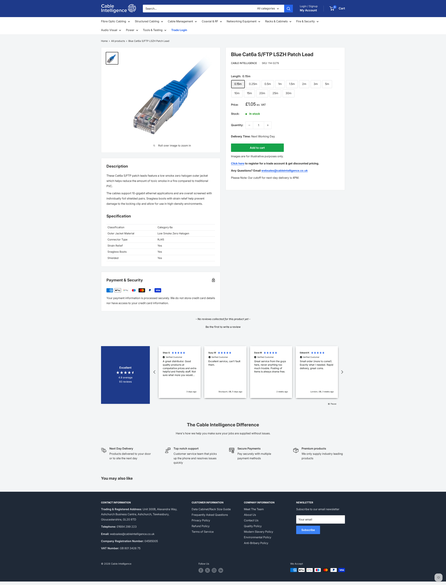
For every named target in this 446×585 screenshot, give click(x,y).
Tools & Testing (153, 30)
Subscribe (308, 530)
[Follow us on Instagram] (214, 570)
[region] (248, 372)
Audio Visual (109, 30)
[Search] (288, 8)
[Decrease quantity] (249, 125)
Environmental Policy (257, 537)
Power (130, 30)
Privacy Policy (201, 520)
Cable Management (180, 21)
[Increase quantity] (267, 125)
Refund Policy (201, 526)
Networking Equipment (241, 21)
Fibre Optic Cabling (113, 21)
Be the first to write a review (223, 327)
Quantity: (237, 125)
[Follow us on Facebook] (200, 570)
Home (104, 40)
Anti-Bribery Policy (256, 543)
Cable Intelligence (244, 63)
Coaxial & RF (210, 21)
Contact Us (251, 520)
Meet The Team (254, 509)
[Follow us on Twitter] (207, 570)
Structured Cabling (147, 21)
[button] (223, 326)
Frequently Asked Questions (210, 514)
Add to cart (257, 147)
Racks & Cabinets (276, 21)
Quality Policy (253, 526)
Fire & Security (305, 21)
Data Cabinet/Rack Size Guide (211, 509)
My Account (308, 10)
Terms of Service (203, 531)
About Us (250, 514)
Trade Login (179, 30)
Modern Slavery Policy (258, 531)
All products (118, 40)
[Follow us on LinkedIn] (220, 570)
